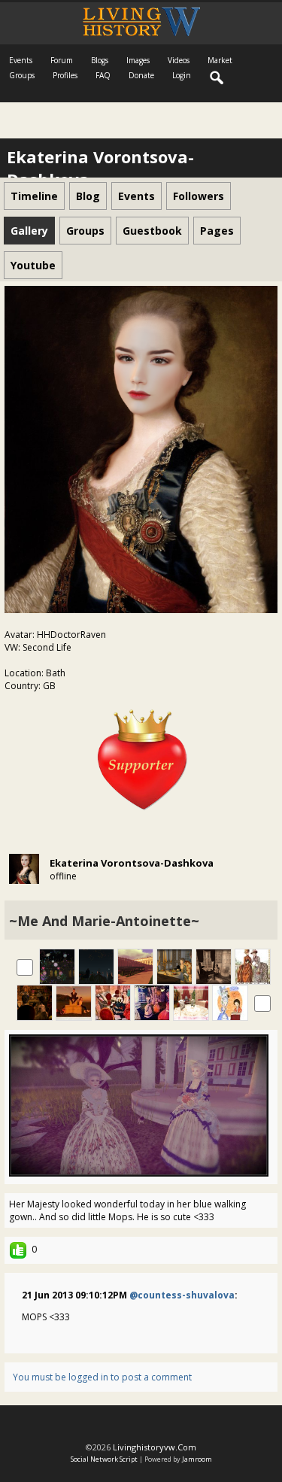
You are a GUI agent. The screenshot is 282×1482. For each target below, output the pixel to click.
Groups (22, 75)
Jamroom (197, 1459)
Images (138, 60)
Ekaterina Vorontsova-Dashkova (132, 863)
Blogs (99, 60)
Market (220, 60)
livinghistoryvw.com (154, 1447)
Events (20, 60)
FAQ (103, 75)
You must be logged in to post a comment (102, 1377)
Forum (61, 60)
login (181, 75)
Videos (179, 60)
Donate (141, 75)
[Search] (217, 78)
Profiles (65, 75)
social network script (104, 1459)
